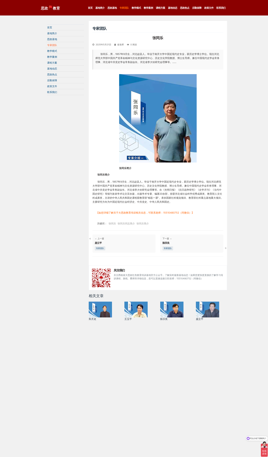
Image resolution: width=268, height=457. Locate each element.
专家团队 (124, 7)
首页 (90, 7)
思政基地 (112, 7)
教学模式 (136, 7)
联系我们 (221, 7)
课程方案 (160, 7)
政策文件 (209, 7)
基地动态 (172, 7)
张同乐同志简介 (126, 223)
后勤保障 (196, 7)
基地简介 (100, 7)
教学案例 (148, 7)
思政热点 (184, 7)
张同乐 (112, 223)
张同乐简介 (142, 223)
